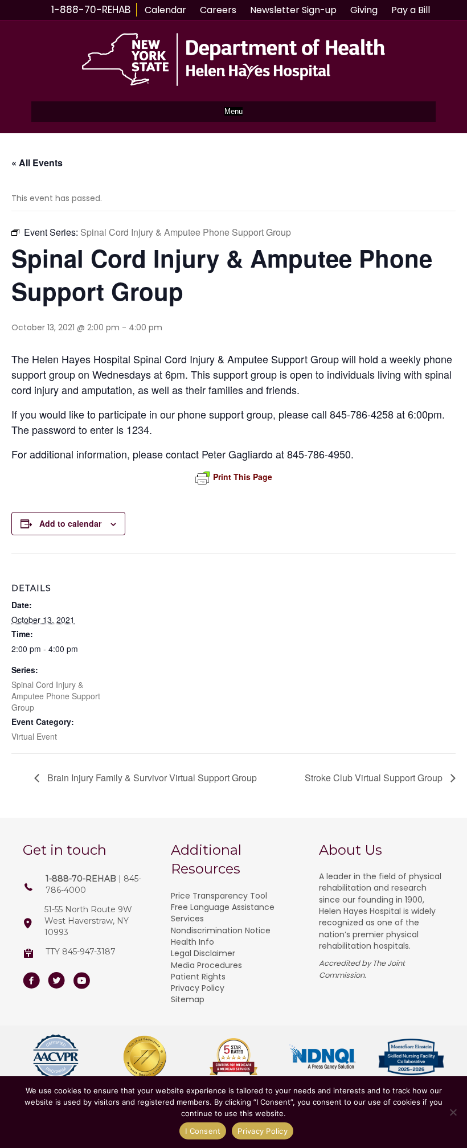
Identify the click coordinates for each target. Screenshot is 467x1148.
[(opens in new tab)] (56, 1056)
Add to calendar (70, 523)
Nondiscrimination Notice (221, 930)
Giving (364, 10)
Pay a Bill (410, 10)
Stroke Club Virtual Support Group (375, 777)
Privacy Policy (197, 988)
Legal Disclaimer (203, 953)
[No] (452, 1112)
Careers (218, 10)
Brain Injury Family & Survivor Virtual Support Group (151, 777)
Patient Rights (198, 976)
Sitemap (187, 999)
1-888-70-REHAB (90, 10)
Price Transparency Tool (219, 895)
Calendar (165, 10)
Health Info (192, 942)
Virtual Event (34, 736)
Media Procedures (206, 965)
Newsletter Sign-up (293, 10)
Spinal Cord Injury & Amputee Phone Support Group (55, 696)
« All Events (37, 162)
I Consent (202, 1130)
